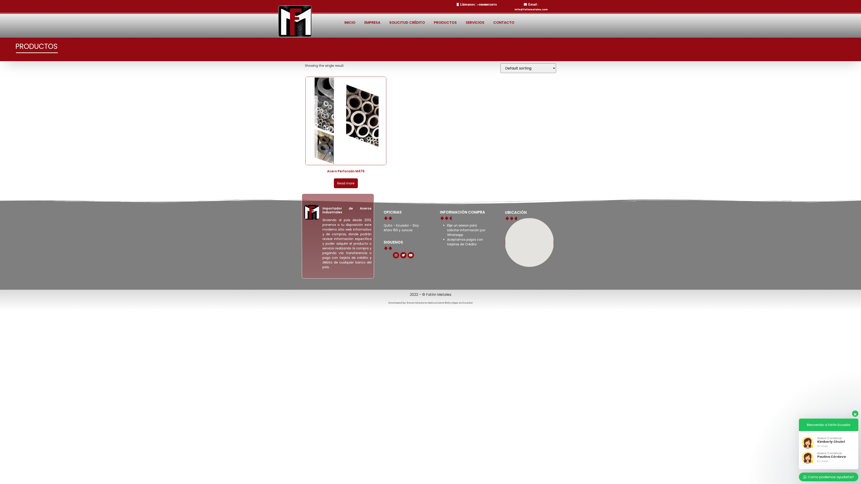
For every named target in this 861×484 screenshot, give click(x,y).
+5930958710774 (486, 4)
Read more (345, 183)
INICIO (349, 22)
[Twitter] (403, 255)
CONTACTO (503, 22)
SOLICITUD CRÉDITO (407, 22)
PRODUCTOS (445, 22)
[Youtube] (411, 255)
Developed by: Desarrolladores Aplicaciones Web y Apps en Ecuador (430, 302)
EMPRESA (372, 22)
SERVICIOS (475, 22)
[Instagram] (396, 255)
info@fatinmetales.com (531, 9)
